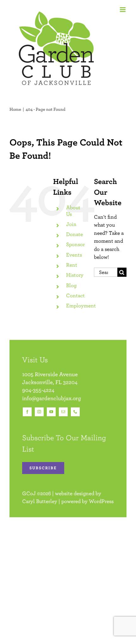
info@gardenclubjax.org (51, 398)
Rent (71, 264)
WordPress (101, 501)
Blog (71, 285)
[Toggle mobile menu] (123, 9)
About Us (73, 210)
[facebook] (27, 411)
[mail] (63, 411)
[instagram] (39, 411)
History (74, 274)
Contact (75, 295)
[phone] (75, 411)
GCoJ (29, 493)
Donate (74, 234)
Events (74, 254)
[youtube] (51, 411)
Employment (81, 305)
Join (71, 224)
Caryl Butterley (39, 501)
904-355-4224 (38, 390)
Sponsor (75, 244)
